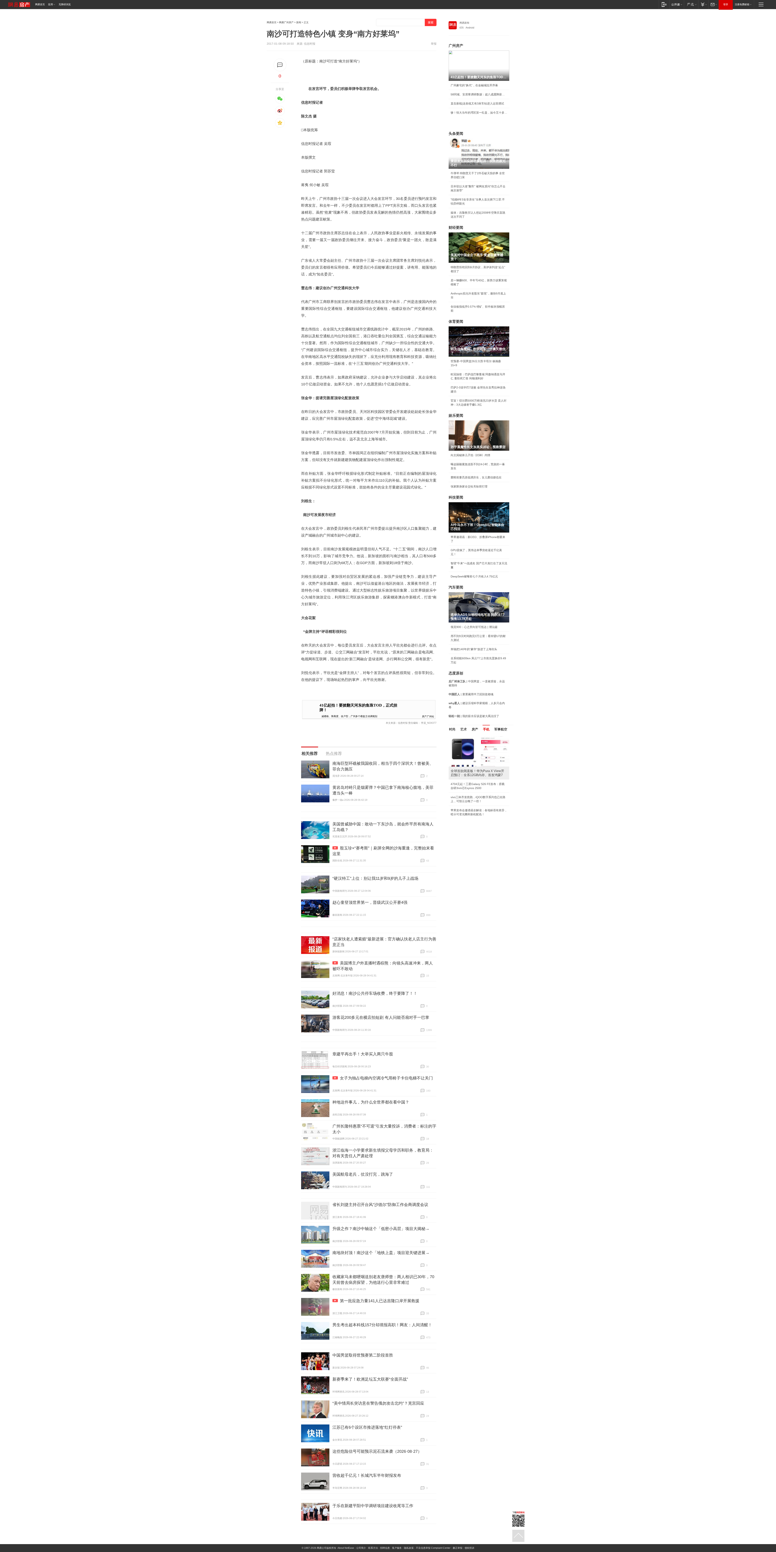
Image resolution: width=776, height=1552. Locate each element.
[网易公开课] (677, 4)
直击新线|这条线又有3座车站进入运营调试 (477, 103)
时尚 (452, 729)
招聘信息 (385, 1548)
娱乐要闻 (456, 416)
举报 (433, 43)
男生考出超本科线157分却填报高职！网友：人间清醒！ (382, 1325)
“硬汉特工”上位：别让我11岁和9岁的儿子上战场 (375, 878)
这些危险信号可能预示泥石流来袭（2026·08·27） (377, 1451)
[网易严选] (691, 4)
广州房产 (456, 46)
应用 (50, 4)
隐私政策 (409, 1548)
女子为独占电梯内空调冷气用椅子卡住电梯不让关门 (386, 1078)
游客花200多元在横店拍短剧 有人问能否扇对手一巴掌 (380, 1017)
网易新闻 (464, 22)
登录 (725, 4)
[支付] (703, 4)
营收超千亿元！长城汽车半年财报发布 (366, 1475)
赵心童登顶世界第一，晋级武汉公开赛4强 (369, 902)
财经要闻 (456, 228)
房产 (475, 729)
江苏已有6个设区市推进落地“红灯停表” (367, 1427)
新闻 (298, 22)
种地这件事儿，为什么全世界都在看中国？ (370, 1102)
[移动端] (664, 4)
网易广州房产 (286, 22)
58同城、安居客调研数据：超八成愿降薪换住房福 (479, 94)
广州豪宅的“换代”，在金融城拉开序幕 (474, 85)
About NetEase (345, 1548)
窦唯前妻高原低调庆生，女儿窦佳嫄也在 (476, 477)
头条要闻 (456, 134)
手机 (486, 729)
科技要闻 (456, 497)
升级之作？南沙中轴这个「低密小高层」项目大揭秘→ (380, 1228)
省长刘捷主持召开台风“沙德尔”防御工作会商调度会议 (380, 1204)
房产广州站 (428, 716)
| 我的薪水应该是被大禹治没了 (474, 716)
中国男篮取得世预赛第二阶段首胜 (362, 1355)
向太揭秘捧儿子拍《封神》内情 (470, 455)
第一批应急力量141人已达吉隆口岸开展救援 (379, 1301)
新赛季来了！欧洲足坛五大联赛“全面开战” (370, 1379)
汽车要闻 (456, 587)
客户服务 (397, 1548)
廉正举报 (457, 1548)
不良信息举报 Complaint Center (433, 1548)
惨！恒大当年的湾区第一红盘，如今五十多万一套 (479, 112)
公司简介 (361, 1548)
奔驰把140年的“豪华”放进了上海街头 (474, 649)
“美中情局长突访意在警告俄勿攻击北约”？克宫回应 (378, 1403)
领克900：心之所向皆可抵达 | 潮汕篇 (474, 627)
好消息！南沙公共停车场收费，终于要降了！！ (374, 993)
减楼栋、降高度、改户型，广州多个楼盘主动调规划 (349, 716)
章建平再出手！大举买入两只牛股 (362, 1054)
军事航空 (500, 729)
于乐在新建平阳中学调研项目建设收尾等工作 (372, 1505)
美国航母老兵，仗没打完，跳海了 (362, 1174)
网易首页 (40, 4)
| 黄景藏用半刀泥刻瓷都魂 (471, 694)
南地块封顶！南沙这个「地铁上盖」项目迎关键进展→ (380, 1252)
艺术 (463, 729)
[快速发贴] (280, 65)
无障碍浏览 (65, 4)
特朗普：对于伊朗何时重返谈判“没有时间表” (478, 806)
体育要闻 (456, 322)
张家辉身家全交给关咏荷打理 (469, 486)
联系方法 (373, 1548)
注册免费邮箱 (742, 4)
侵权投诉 (469, 1548)
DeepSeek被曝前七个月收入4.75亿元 (474, 576)
